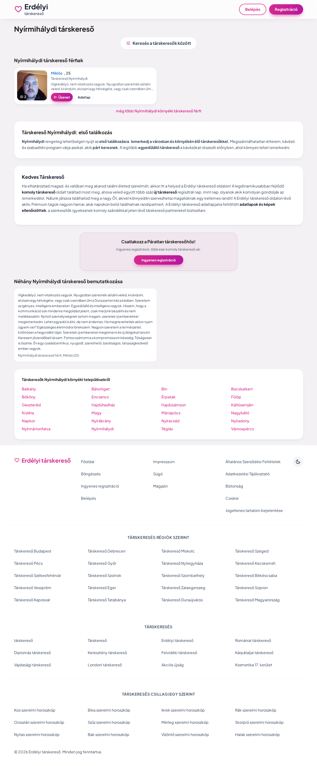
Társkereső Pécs (28, 563)
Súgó (158, 473)
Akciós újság (172, 664)
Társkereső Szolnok (104, 575)
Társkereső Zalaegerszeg (183, 587)
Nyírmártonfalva (36, 428)
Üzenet (62, 97)
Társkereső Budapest (32, 551)
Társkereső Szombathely (183, 575)
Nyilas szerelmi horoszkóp (37, 734)
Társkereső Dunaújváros (182, 599)
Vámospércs (242, 428)
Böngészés (91, 473)
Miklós (56, 73)
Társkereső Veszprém (32, 587)
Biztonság (234, 486)
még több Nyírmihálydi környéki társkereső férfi (158, 110)
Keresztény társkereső (107, 652)
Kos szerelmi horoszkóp (34, 710)
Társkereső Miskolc (178, 551)
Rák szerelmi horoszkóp (255, 710)
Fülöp (236, 396)
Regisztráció (286, 9)
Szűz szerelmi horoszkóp (109, 722)
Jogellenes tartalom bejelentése (254, 510)
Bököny (28, 396)
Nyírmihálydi (103, 428)
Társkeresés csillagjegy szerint (158, 694)
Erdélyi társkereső (177, 640)
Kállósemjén (242, 404)
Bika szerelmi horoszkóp (109, 710)
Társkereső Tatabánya (107, 599)
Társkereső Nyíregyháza (182, 563)
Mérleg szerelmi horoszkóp (185, 722)
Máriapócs (170, 412)
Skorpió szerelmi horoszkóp (259, 722)
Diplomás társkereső (32, 652)
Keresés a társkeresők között (158, 43)
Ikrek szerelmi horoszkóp (183, 710)
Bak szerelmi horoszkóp (108, 734)
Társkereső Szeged (252, 551)
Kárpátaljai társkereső (254, 652)
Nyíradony (240, 420)
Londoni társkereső (105, 664)
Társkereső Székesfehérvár (37, 575)
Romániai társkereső (253, 640)
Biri (164, 388)
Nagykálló (240, 412)
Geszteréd (31, 404)
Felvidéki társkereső (179, 652)
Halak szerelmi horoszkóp (257, 734)
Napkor (28, 420)
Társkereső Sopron (251, 587)
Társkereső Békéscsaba (256, 575)
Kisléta (28, 412)
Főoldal (87, 461)
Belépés (252, 9)
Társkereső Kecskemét (255, 563)
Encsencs (100, 396)
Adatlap (84, 97)
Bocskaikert (242, 388)
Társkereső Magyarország (257, 599)
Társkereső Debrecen (107, 551)
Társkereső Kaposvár (32, 599)
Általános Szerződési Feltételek (253, 461)
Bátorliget (101, 388)
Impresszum (164, 461)
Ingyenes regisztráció (158, 260)
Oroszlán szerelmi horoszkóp (39, 722)
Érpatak (168, 396)
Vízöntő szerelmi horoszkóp (185, 734)
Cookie (232, 498)
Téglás (167, 428)
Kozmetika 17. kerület (253, 664)
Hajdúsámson (173, 404)
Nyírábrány (101, 420)
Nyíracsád (170, 420)
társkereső (23, 640)
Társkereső (97, 640)
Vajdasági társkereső (32, 664)
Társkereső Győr (102, 563)
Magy (97, 412)
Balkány (29, 388)
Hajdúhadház (103, 404)
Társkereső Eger (102, 587)
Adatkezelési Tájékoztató (247, 473)
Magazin (160, 486)
